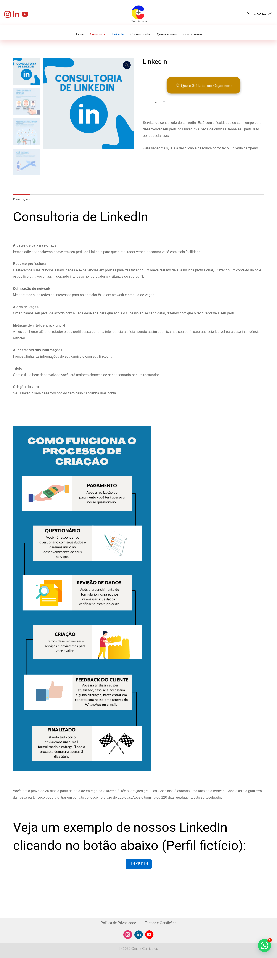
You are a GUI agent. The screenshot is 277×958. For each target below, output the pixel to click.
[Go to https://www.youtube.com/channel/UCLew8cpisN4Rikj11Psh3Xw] (149, 935)
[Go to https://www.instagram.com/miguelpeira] (127, 935)
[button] (7, 14)
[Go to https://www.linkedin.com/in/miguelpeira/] (138, 935)
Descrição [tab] (21, 199)
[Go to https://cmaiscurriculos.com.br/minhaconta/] (235, 14)
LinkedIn (138, 864)
